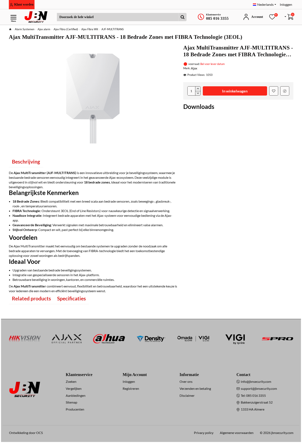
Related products (31, 298)
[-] (197, 93)
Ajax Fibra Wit (89, 29)
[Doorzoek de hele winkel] (182, 17)
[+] (197, 89)
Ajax (194, 68)
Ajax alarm (44, 29)
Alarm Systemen (24, 29)
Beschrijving (26, 161)
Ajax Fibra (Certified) (66, 29)
